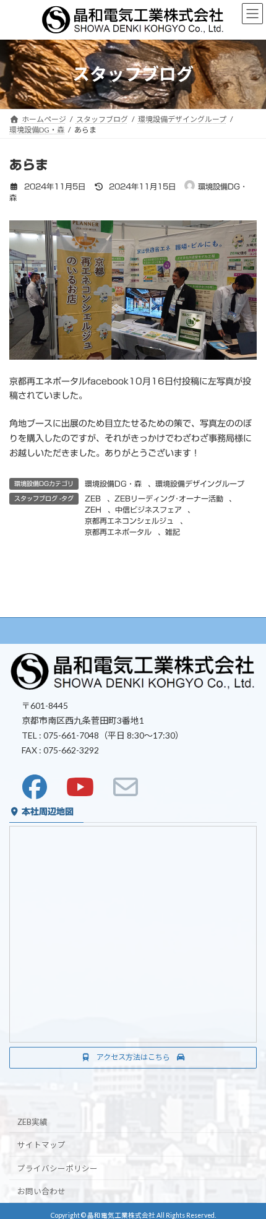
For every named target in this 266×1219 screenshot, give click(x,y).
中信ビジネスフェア (148, 509)
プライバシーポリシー (57, 1168)
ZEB (93, 498)
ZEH (93, 509)
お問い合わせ (41, 1191)
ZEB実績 (32, 1121)
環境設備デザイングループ (199, 483)
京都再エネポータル (118, 532)
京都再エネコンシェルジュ (129, 520)
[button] (133, 1058)
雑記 (172, 532)
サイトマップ (41, 1145)
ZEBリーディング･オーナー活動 (168, 498)
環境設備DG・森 (113, 483)
